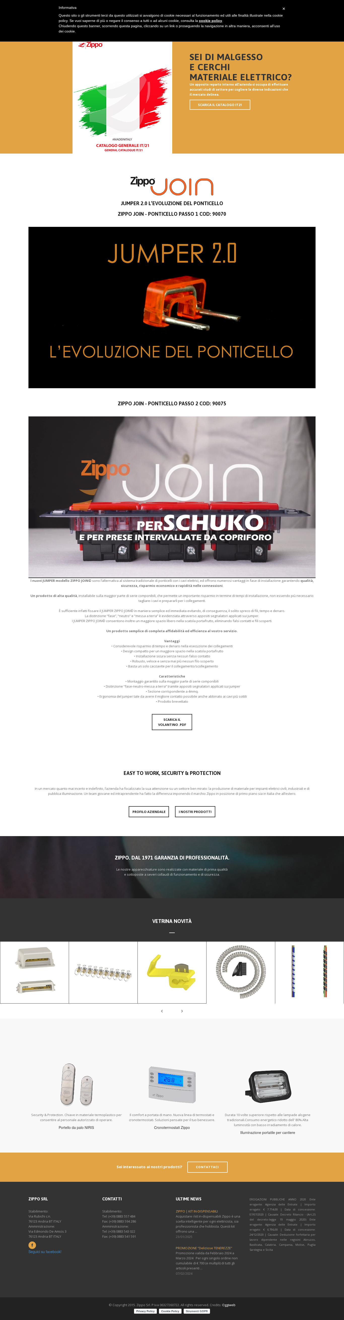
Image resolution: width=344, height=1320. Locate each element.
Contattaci (207, 1167)
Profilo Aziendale (148, 811)
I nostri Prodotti (195, 811)
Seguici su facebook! (44, 1251)
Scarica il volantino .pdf (172, 722)
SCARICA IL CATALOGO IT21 (220, 104)
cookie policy (210, 21)
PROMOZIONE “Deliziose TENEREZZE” (204, 1248)
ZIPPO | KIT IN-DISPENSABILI (197, 1211)
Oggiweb (228, 1305)
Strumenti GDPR (197, 1311)
